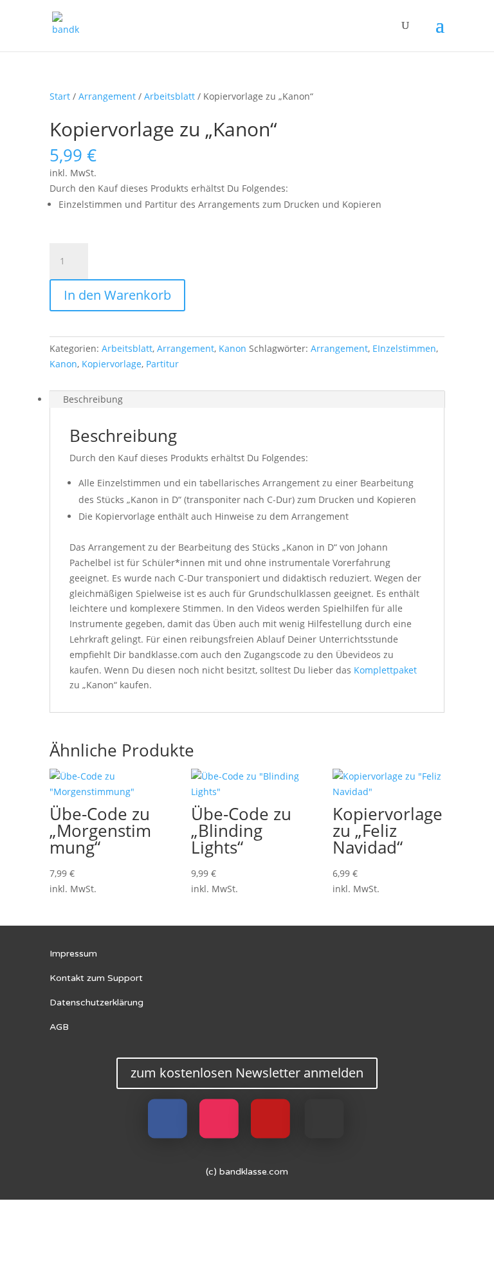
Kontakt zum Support (96, 978)
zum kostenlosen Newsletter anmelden (247, 1072)
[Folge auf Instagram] (219, 1118)
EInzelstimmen (404, 348)
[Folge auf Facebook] (167, 1118)
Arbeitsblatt (169, 96)
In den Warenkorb (117, 295)
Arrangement (107, 96)
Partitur (162, 364)
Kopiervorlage (112, 364)
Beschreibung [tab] (93, 399)
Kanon (232, 348)
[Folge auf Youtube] (270, 1118)
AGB (59, 1026)
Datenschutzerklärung (96, 1002)
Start (60, 96)
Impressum (73, 953)
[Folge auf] (324, 1118)
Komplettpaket (385, 670)
